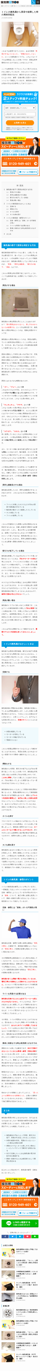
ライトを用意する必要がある (20, 225)
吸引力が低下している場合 (19, 197)
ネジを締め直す (15, 214)
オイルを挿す (14, 212)
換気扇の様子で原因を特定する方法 (19, 189)
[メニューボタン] (38, 2)
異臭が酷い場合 (15, 200)
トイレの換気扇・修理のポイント (18, 218)
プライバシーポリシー (16, 127)
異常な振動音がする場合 (18, 195)
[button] (5, 1236)
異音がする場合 (15, 192)
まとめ (8, 234)
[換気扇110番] (10, 2)
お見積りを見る (20, 123)
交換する (13, 206)
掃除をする (14, 209)
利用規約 (8, 127)
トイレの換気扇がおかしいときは (18, 204)
